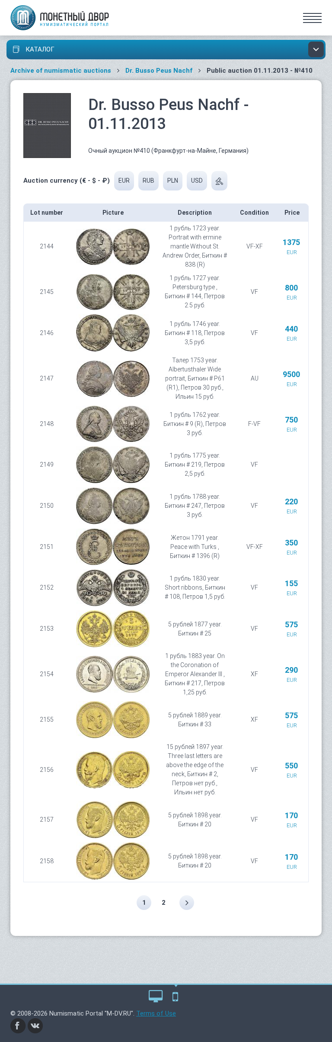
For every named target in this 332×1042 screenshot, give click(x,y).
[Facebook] (18, 1025)
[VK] (35, 1025)
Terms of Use (156, 1013)
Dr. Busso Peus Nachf (158, 70)
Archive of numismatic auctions (60, 70)
